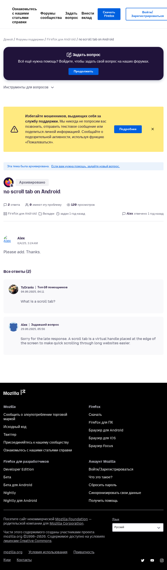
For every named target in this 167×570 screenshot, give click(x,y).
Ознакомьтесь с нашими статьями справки (24, 15)
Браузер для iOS (102, 438)
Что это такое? (100, 477)
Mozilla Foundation (71, 519)
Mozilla (14, 393)
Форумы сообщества (51, 15)
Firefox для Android (61, 39)
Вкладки (48, 213)
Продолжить (83, 71)
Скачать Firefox (109, 14)
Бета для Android (17, 485)
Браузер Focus (101, 446)
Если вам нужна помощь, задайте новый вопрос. (85, 166)
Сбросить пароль (103, 485)
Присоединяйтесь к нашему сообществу (36, 442)
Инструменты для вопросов (25, 87)
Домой (8, 39)
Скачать (95, 415)
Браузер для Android (106, 430)
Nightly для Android (20, 501)
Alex (21, 238)
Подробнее (128, 129)
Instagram (162, 560)
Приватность (83, 552)
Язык (115, 519)
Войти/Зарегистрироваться (111, 469)
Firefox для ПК (101, 422)
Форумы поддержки (30, 39)
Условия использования (47, 552)
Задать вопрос (71, 15)
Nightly (9, 493)
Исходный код (14, 427)
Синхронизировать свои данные (115, 493)
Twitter (142, 560)
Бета (7, 477)
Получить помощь (103, 501)
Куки (7, 560)
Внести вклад (88, 15)
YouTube (152, 560)
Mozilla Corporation (67, 523)
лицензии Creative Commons (27, 541)
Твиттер (9, 434)
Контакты (24, 560)
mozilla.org (12, 552)
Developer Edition (18, 469)
